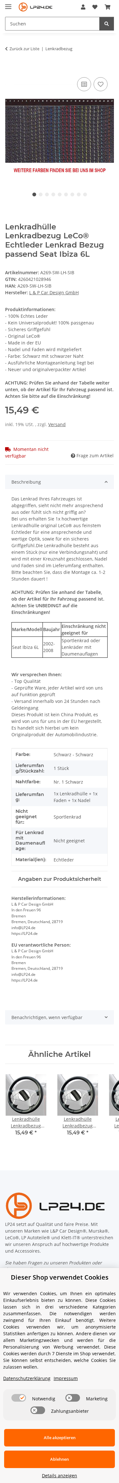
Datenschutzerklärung (26, 1378)
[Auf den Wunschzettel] (101, 84)
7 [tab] (72, 194)
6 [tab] (66, 194)
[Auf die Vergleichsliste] (84, 84)
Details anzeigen (59, 1476)
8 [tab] (79, 194)
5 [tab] (60, 194)
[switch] (18, 1398)
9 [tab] (85, 194)
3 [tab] (47, 194)
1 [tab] (34, 194)
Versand (57, 424)
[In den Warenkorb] (10, 68)
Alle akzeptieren (60, 1437)
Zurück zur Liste (24, 48)
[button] (83, 7)
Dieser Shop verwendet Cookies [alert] (60, 1277)
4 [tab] (53, 194)
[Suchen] (106, 24)
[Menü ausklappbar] (8, 4)
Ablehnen (59, 1459)
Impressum (66, 1378)
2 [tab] (41, 194)
